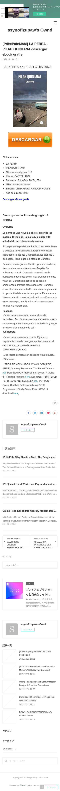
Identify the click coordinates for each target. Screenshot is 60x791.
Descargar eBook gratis (15, 199)
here (27, 376)
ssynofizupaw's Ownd (30, 30)
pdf (4, 372)
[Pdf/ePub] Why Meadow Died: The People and (29, 457)
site (35, 380)
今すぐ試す (39, 14)
